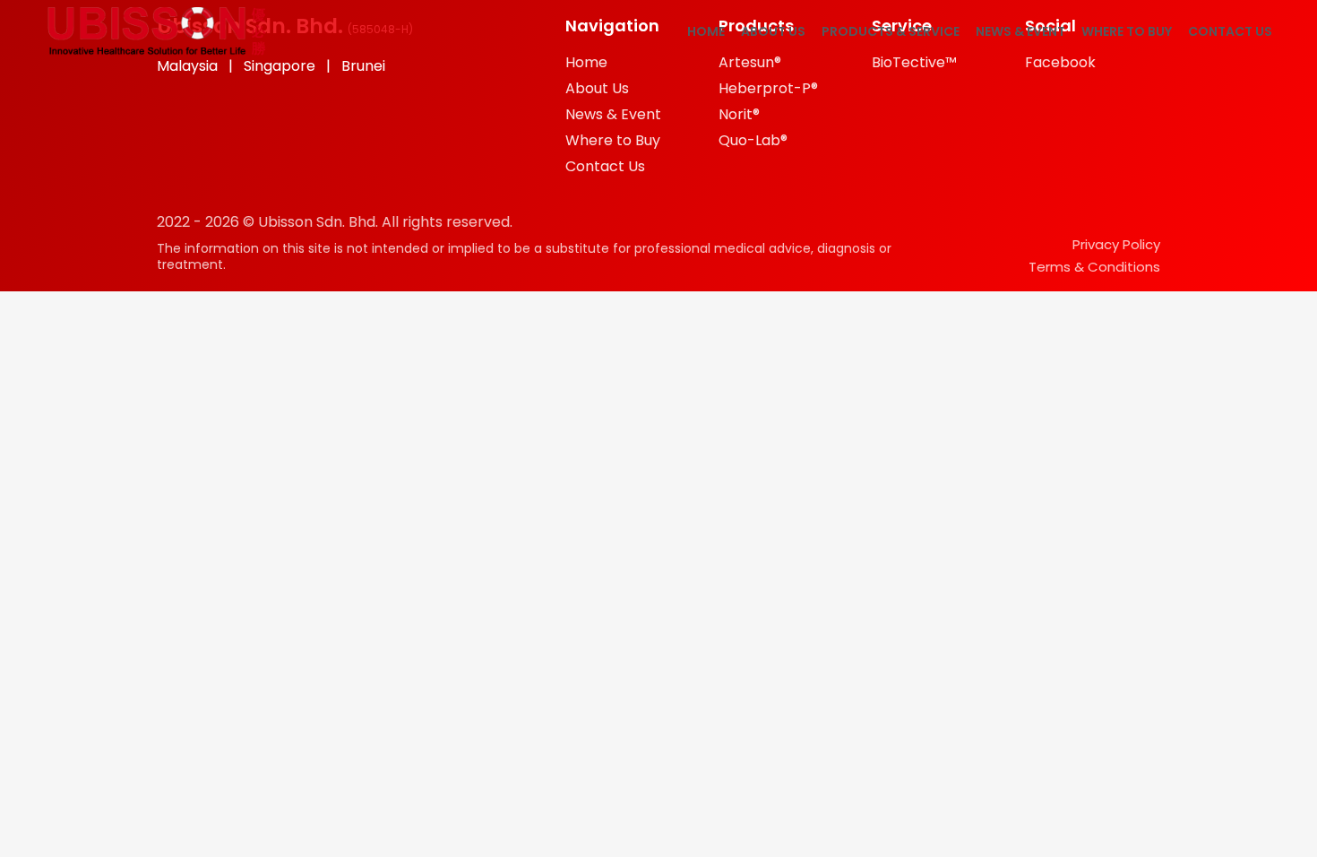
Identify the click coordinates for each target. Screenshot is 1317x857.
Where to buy (1126, 31)
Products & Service (891, 31)
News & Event (1020, 31)
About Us (773, 31)
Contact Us (1230, 31)
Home (706, 31)
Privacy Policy (1116, 244)
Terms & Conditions (1094, 266)
